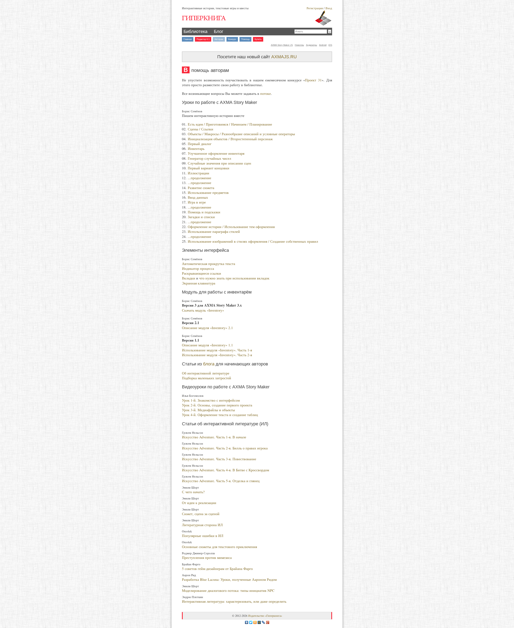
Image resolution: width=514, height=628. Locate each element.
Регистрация (315, 8)
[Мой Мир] (259, 622)
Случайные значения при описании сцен (219, 163)
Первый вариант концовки (208, 168)
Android (322, 45)
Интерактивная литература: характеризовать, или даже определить (234, 601)
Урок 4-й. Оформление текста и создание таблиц (220, 414)
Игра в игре (197, 202)
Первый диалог (199, 143)
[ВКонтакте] (247, 622)
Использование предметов (208, 192)
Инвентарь (196, 148)
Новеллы (299, 45)
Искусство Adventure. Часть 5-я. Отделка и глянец (221, 480)
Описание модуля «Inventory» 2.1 (207, 327)
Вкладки (188, 278)
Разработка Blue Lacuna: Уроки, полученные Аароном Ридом (229, 579)
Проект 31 (313, 80)
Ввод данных (198, 197)
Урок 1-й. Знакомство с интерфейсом (211, 400)
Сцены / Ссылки (200, 129)
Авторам (218, 39)
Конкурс (232, 39)
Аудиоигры (311, 45)
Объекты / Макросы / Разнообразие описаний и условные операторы (241, 133)
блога (208, 363)
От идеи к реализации (199, 502)
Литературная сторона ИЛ (202, 524)
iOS (330, 45)
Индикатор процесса (198, 268)
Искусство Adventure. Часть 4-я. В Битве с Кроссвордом (225, 469)
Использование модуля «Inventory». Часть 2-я (217, 354)
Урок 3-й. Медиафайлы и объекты (208, 409)
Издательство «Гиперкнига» (265, 616)
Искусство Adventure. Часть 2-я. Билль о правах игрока (225, 448)
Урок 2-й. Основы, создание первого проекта (217, 405)
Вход (328, 8)
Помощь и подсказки (204, 212)
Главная (188, 39)
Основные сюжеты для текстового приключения (219, 546)
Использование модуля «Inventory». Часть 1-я (217, 350)
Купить (258, 39)
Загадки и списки (201, 216)
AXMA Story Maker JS (282, 45)
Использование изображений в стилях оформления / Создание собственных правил (253, 241)
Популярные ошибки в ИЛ (202, 535)
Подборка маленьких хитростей (206, 377)
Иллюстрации (198, 173)
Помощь (245, 39)
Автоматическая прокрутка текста (208, 263)
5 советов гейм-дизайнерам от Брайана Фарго (217, 568)
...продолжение (199, 177)
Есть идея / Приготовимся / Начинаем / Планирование (230, 124)
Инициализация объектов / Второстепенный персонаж (230, 138)
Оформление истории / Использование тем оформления (231, 226)
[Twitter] (251, 622)
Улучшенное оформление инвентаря (216, 153)
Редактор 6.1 (203, 39)
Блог (218, 31)
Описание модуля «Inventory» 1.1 (207, 345)
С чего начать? (193, 491)
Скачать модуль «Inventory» (203, 310)
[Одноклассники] (255, 622)
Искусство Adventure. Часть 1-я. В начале (214, 437)
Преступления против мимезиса (207, 557)
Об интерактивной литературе (205, 373)
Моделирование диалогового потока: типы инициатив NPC (228, 590)
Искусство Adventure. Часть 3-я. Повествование (219, 458)
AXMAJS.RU (284, 56)
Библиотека (195, 31)
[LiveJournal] (263, 622)
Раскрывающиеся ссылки (201, 273)
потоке (265, 93)
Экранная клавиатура (198, 283)
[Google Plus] (268, 622)
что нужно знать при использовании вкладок (234, 278)
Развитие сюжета (201, 187)
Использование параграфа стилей (214, 231)
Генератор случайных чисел (209, 158)
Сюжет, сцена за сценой (200, 513)
